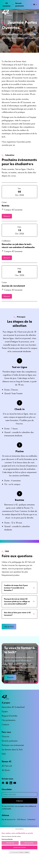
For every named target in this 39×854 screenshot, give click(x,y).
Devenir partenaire (19, 4)
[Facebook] (3, 783)
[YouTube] (14, 783)
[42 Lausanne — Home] (7, 13)
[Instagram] (7, 783)
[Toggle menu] (35, 12)
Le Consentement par (19, 852)
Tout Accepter (28, 843)
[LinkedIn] (11, 783)
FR (34, 4)
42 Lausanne (6, 4)
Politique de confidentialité (7, 839)
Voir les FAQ (9, 626)
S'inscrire (10, 677)
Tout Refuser (10, 843)
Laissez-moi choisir (19, 847)
